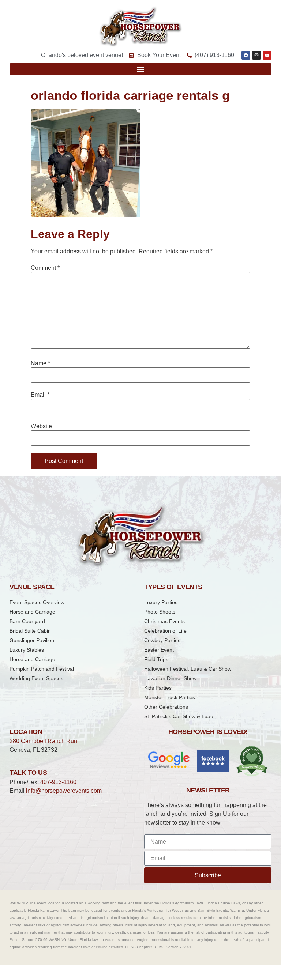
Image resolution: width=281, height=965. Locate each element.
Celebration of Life (165, 631)
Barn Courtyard (27, 621)
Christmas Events (164, 621)
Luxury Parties (160, 602)
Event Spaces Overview (37, 602)
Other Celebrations (166, 707)
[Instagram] (256, 55)
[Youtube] (267, 55)
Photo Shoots (159, 612)
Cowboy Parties (162, 640)
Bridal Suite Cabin (30, 631)
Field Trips (156, 659)
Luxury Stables (27, 650)
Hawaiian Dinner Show (170, 678)
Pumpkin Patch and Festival (42, 669)
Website (41, 426)
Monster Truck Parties (169, 697)
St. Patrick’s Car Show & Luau (178, 716)
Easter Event (159, 650)
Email (40, 395)
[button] (140, 69)
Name (40, 363)
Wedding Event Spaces (36, 678)
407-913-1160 (58, 782)
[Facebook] (245, 55)
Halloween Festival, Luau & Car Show (187, 669)
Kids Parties (158, 688)
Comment (45, 268)
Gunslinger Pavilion (32, 640)
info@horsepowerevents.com (64, 791)
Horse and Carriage (32, 612)
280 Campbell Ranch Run (43, 741)
